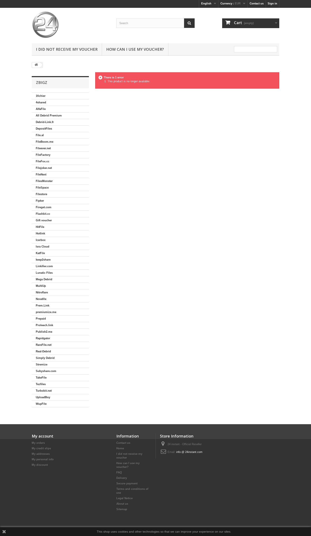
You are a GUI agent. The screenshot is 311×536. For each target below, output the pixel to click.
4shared (41, 102)
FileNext (41, 174)
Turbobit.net (44, 390)
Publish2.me (44, 331)
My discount (40, 464)
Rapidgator (43, 338)
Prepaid (41, 318)
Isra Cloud (42, 246)
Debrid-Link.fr (45, 122)
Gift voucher (44, 220)
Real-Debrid (43, 351)
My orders (38, 442)
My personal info (43, 459)
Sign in (272, 3)
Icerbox (40, 240)
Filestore (41, 194)
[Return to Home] (36, 65)
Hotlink (40, 233)
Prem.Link (42, 305)
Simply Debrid (45, 358)
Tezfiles (41, 384)
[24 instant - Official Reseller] (71, 24)
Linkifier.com (44, 266)
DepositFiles (44, 128)
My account (42, 436)
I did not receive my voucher (67, 49)
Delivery (121, 478)
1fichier (40, 95)
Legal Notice (124, 498)
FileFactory (43, 154)
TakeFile (41, 377)
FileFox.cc (42, 161)
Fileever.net (43, 148)
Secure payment (127, 483)
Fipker (40, 200)
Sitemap (121, 509)
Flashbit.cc (43, 213)
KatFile (40, 253)
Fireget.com (43, 207)
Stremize (41, 364)
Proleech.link (44, 325)
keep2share (43, 259)
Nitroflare (42, 292)
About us (122, 503)
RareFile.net (43, 344)
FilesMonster (44, 181)
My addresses (41, 453)
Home (120, 448)
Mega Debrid (44, 279)
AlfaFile (41, 109)
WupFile (41, 403)
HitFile (40, 226)
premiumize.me (46, 312)
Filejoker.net (44, 168)
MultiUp (41, 285)
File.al (40, 135)
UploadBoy (43, 397)
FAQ (119, 472)
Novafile (41, 299)
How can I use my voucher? (135, 49)
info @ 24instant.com (189, 452)
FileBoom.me (44, 141)
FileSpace (42, 187)
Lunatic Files (44, 272)
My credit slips (41, 448)
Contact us (257, 3)
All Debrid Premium (49, 115)
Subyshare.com (46, 371)
